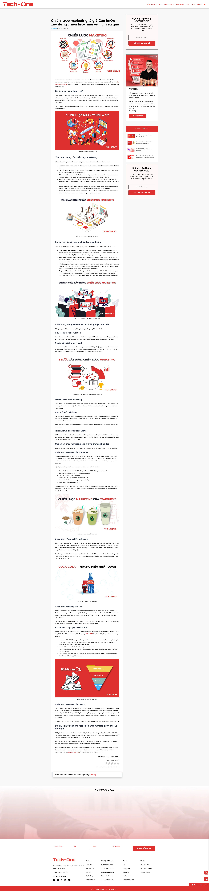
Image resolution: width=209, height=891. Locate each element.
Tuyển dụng (89, 876)
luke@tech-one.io (108, 876)
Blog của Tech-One (73, 752)
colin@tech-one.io (108, 864)
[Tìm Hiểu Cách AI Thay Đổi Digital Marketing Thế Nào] (131, 135)
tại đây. (93, 775)
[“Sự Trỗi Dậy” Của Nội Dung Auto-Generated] (131, 149)
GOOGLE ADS (168, 4)
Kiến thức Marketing (146, 868)
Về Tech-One (90, 868)
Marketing (54, 28)
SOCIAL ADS (179, 4)
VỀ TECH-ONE (151, 4)
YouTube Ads (127, 876)
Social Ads (126, 872)
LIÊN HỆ (199, 4)
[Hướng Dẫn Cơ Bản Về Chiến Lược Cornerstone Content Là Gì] (131, 142)
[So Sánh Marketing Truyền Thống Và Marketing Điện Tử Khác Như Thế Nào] (131, 156)
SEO (160, 4)
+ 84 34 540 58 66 (108, 879)
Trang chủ (89, 864)
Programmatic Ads (128, 879)
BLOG (193, 4)
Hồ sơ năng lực (90, 879)
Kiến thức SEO (145, 864)
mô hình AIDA (89, 634)
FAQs (187, 4)
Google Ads (126, 868)
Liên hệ (88, 872)
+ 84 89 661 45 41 (108, 868)
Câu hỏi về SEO (145, 872)
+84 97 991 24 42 (63, 872)
